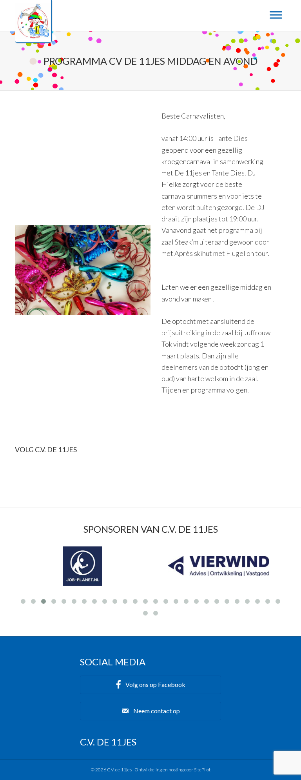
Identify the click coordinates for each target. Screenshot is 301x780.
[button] (150, 685)
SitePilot (202, 770)
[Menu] (276, 14)
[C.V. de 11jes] (33, 36)
